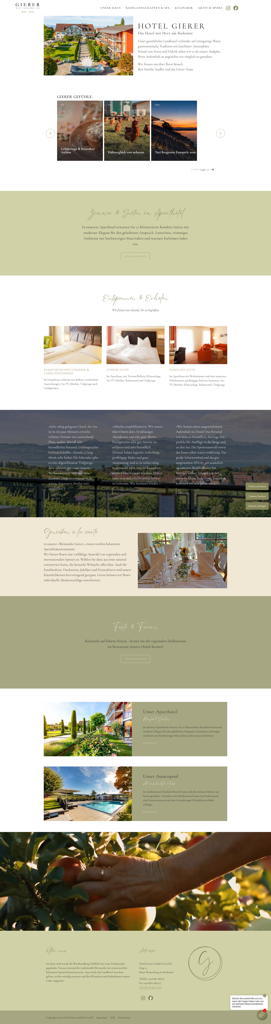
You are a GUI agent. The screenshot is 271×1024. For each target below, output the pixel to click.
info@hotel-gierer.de (150, 987)
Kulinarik (184, 8)
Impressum (101, 1017)
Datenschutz (124, 1017)
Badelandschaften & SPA (148, 8)
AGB (112, 1017)
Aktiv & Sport (210, 8)
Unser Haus (111, 8)
